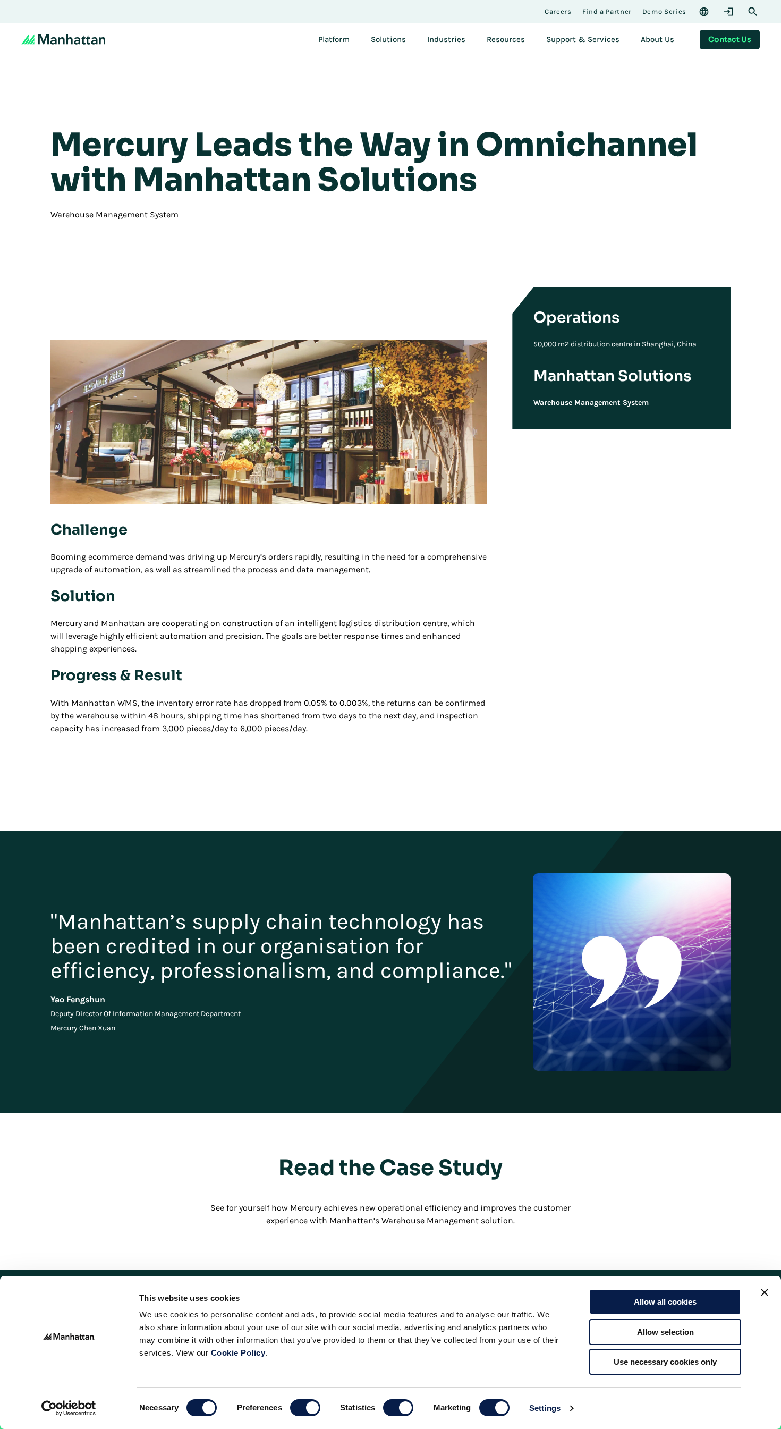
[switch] (305, 1407)
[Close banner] (764, 1292)
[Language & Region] (704, 12)
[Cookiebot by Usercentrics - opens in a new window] (68, 1408)
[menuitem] (334, 39)
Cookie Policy (238, 1352)
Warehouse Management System (591, 402)
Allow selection (665, 1332)
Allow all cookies (665, 1301)
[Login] (728, 12)
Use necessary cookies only (665, 1361)
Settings (545, 1408)
